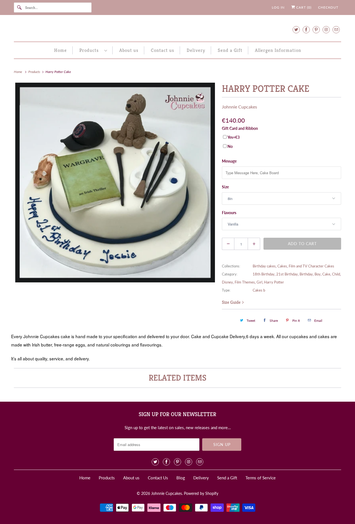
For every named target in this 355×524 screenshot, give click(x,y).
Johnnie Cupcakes (239, 106)
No (230, 146)
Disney (227, 282)
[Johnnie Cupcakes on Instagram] (326, 29)
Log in (278, 7)
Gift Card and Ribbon (240, 128)
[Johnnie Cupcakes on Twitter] (296, 29)
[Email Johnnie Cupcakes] (336, 29)
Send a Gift (230, 50)
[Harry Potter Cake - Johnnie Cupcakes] (115, 182)
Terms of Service (260, 477)
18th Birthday (264, 274)
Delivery (196, 50)
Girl (259, 282)
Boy (318, 274)
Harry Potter (274, 282)
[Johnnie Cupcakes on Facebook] (306, 29)
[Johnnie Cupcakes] (177, 29)
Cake (326, 274)
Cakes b (259, 290)
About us (128, 50)
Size (225, 186)
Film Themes (245, 282)
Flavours (229, 212)
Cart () (303, 7)
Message (229, 161)
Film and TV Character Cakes (311, 266)
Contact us (162, 50)
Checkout (328, 7)
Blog (180, 477)
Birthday (306, 274)
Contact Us (158, 477)
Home (60, 50)
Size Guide (232, 302)
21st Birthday (287, 274)
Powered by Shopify (201, 493)
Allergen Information (278, 50)
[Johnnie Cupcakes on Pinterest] (316, 29)
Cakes (282, 266)
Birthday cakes (264, 266)
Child (336, 274)
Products (90, 50)
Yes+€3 (233, 137)
